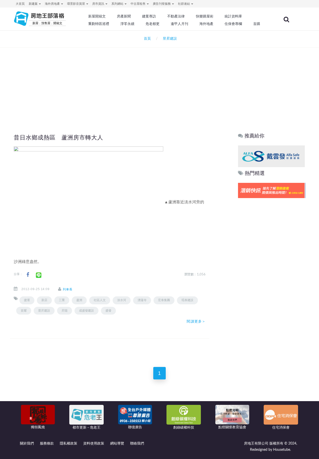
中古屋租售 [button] (138, 3)
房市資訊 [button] (98, 3)
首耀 (24, 310)
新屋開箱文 (97, 16)
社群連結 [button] (184, 3)
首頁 (146, 38)
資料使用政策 (93, 443)
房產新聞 (124, 16)
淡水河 (121, 300)
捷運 (27, 300)
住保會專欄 (233, 24)
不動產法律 (176, 16)
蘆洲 (79, 300)
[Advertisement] (159, 81)
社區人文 (100, 300)
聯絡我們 (137, 443)
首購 (256, 24)
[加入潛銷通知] (271, 190)
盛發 (108, 310)
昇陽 (65, 310)
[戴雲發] (271, 156)
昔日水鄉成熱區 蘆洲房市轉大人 (58, 137)
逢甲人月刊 (179, 24)
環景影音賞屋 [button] (76, 3)
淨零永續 (127, 24)
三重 (62, 300)
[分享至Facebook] (27, 275)
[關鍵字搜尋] (286, 19)
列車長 (68, 289)
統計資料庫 (233, 16)
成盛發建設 (86, 310)
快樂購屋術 (204, 16)
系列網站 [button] (117, 3)
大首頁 (20, 3)
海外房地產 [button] (53, 3)
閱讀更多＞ (196, 321)
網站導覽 (117, 443)
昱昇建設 (44, 310)
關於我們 (27, 443)
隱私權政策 (68, 443)
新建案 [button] (33, 3)
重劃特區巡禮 (98, 24)
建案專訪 (149, 16)
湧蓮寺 (142, 300)
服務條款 (47, 443)
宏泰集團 (164, 300)
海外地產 (206, 24)
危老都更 (153, 24)
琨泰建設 (187, 300)
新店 (44, 300)
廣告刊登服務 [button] (162, 3)
